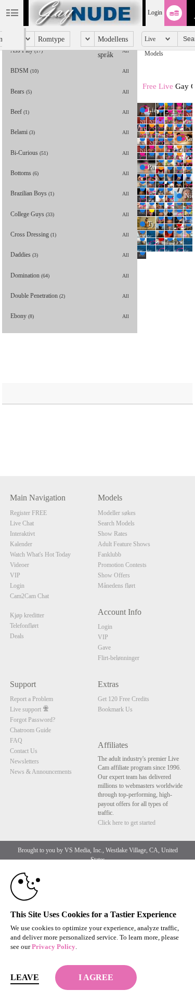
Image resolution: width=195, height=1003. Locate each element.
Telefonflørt (24, 625)
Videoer (19, 565)
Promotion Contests (122, 565)
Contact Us (23, 751)
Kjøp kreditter (27, 615)
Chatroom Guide (30, 730)
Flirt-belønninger (118, 658)
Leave (24, 977)
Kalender (21, 544)
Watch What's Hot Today (40, 554)
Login (155, 12)
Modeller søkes (117, 513)
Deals (17, 636)
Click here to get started (126, 822)
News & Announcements (41, 771)
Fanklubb (109, 554)
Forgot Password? (32, 719)
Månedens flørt (116, 585)
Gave (104, 647)
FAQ (16, 740)
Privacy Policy (53, 947)
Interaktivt (22, 533)
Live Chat (22, 523)
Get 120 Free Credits (123, 699)
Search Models (116, 523)
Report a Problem (31, 699)
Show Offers (114, 575)
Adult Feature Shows (124, 544)
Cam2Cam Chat (29, 596)
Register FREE (28, 513)
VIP (15, 575)
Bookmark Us (115, 709)
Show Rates (112, 533)
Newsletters (24, 761)
